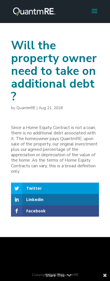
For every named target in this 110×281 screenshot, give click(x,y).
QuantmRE (26, 108)
